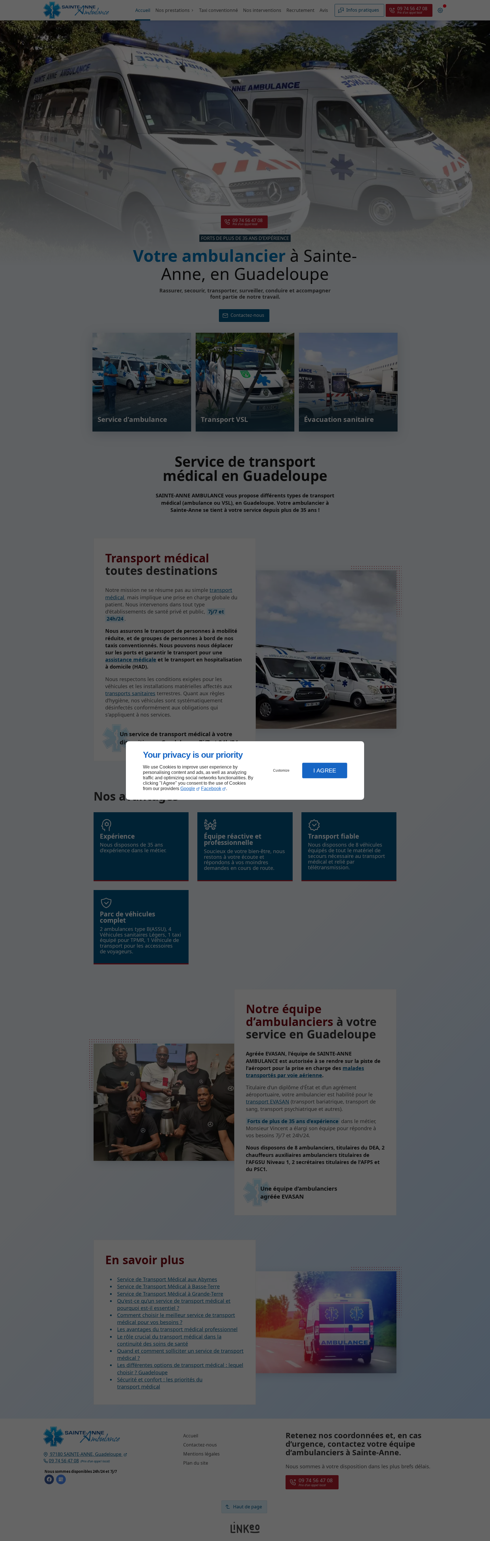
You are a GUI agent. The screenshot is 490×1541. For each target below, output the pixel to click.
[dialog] (245, 770)
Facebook (211, 788)
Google (187, 788)
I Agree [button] (324, 770)
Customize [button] (281, 770)
